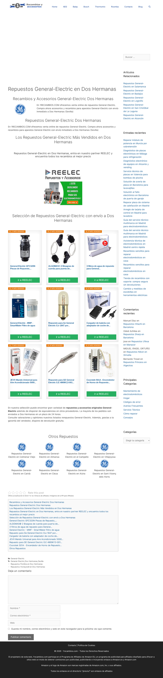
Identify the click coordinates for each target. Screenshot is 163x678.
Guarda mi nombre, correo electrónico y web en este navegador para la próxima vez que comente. (61, 629)
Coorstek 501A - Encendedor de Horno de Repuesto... (100, 381)
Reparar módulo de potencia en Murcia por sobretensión (135, 143)
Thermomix (100, 6)
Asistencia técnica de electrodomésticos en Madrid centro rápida (134, 243)
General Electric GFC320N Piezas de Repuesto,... (22, 267)
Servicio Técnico (131, 410)
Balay (75, 6)
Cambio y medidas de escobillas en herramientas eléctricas (135, 291)
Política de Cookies (86, 645)
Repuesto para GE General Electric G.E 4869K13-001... (61, 381)
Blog (140, 6)
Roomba (115, 6)
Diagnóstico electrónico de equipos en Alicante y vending (136, 164)
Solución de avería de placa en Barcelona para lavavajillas (135, 184)
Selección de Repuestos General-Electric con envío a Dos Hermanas (42, 517)
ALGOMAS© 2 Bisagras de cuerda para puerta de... (61, 267)
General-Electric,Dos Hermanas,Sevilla (27, 561)
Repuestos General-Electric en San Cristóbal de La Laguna (135, 108)
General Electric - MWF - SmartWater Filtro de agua (22, 324)
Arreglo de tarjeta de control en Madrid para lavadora (135, 212)
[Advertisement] (81, 31)
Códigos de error (132, 402)
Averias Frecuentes (133, 406)
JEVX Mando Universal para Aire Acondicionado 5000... (23, 381)
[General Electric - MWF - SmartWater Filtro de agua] (25, 306)
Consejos (128, 417)
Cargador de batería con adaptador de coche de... (98, 324)
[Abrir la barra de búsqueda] (149, 6)
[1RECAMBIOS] (26, 5)
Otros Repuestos (17, 548)
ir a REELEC (25, 280)
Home (54, 6)
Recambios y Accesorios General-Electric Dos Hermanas (36, 502)
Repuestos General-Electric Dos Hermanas (29, 505)
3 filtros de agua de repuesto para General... (100, 267)
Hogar (126, 398)
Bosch (86, 6)
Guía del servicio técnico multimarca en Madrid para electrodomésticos (135, 223)
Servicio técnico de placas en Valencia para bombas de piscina (135, 174)
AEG (65, 6)
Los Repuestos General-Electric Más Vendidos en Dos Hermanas (40, 508)
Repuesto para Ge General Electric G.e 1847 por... (61, 324)
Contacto (128, 6)
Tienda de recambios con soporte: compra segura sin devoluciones (136, 281)
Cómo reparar (130, 413)
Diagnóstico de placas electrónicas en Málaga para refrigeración (135, 153)
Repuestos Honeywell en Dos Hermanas (28, 567)
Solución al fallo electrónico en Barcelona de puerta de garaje (136, 195)
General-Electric (17, 558)
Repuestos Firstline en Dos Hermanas (27, 564)
